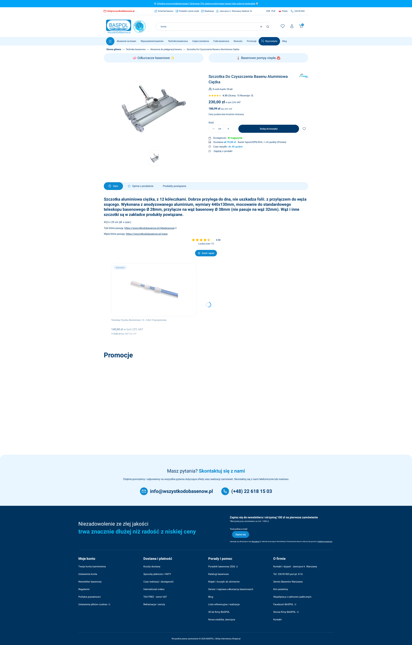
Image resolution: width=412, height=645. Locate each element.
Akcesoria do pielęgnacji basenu (166, 49)
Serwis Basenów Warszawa (288, 581)
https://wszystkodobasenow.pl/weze (147, 233)
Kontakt (277, 619)
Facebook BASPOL (283, 604)
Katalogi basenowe (218, 574)
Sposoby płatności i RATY (157, 574)
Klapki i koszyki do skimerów (224, 581)
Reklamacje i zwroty (154, 604)
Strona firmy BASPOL (284, 612)
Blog (210, 596)
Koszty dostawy (151, 566)
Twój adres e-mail (238, 529)
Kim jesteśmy (280, 589)
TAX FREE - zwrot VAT (155, 596)
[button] (268, 26)
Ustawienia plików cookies (93, 604)
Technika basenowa (136, 49)
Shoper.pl (236, 638)
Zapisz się (240, 534)
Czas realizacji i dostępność (158, 581)
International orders (153, 589)
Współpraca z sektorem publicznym (292, 596)
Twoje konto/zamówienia (92, 566)
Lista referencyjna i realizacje (224, 604)
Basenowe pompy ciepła (258, 58)
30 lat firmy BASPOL (219, 612)
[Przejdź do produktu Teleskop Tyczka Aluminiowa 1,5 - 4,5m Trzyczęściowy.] (153, 289)
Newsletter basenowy (90, 581)
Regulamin (84, 589)
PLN (273, 11)
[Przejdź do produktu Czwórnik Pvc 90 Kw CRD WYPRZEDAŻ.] (150, 386)
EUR (268, 11)
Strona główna (113, 49)
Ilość (211, 122)
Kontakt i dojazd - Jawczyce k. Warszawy (295, 566)
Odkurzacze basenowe (153, 58)
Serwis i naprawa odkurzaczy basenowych (230, 589)
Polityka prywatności (89, 596)
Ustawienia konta (87, 574)
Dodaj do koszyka (269, 128)
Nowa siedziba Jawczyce (221, 619)
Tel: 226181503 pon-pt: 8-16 (288, 574)
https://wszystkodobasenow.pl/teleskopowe (149, 228)
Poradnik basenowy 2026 (222, 566)
